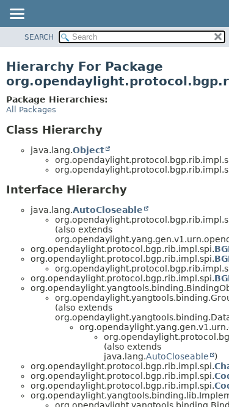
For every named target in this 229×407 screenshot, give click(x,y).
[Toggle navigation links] (16, 14)
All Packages (31, 109)
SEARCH (39, 37)
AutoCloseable (108, 210)
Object (88, 150)
